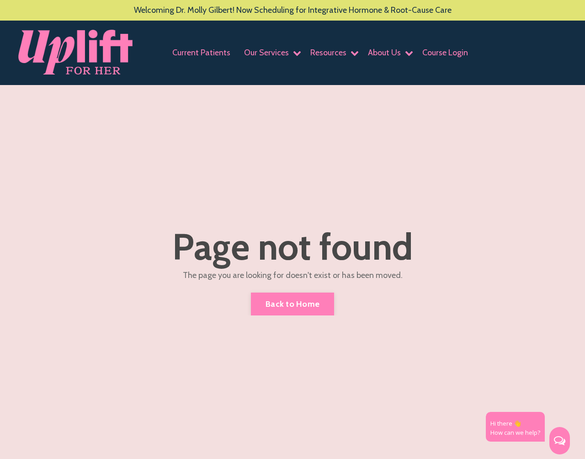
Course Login (445, 53)
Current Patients (201, 53)
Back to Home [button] (292, 304)
